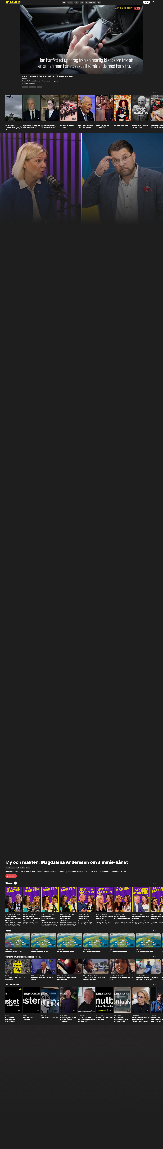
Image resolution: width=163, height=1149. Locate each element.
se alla (155, 92)
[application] (81, 39)
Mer (99, 2)
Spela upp (12, 876)
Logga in (146, 2)
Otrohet (25, 87)
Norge (39, 87)
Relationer (32, 87)
